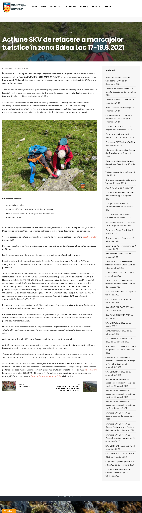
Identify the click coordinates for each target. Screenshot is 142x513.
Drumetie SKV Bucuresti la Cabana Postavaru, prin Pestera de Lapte (120, 427)
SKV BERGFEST (25, 385)
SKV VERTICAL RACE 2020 (118, 446)
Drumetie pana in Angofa (117, 238)
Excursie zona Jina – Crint (117, 99)
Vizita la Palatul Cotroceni (117, 107)
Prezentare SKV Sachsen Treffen (120, 142)
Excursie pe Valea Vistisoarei (118, 246)
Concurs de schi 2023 (115, 299)
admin (26, 68)
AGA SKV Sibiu (112, 188)
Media (108, 6)
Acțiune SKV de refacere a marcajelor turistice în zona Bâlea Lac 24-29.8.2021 (68, 387)
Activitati (13, 33)
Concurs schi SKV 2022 (116, 330)
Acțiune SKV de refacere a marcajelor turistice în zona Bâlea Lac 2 (120, 394)
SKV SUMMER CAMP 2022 (118, 315)
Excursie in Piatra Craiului (117, 230)
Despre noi (55, 6)
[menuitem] (55, 6)
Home (34, 6)
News (43, 6)
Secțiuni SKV (70, 6)
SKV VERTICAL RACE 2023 (118, 307)
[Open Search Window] (137, 19)
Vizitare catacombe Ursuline (118, 172)
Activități (84, 6)
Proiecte (96, 6)
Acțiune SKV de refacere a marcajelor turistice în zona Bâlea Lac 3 (120, 382)
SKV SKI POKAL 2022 (115, 323)
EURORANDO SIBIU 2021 (117, 272)
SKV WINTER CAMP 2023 (118, 291)
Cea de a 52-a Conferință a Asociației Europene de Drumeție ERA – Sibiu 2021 (120, 360)
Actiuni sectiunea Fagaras (117, 253)
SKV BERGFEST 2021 (115, 371)
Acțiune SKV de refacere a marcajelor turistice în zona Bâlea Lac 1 (120, 405)
